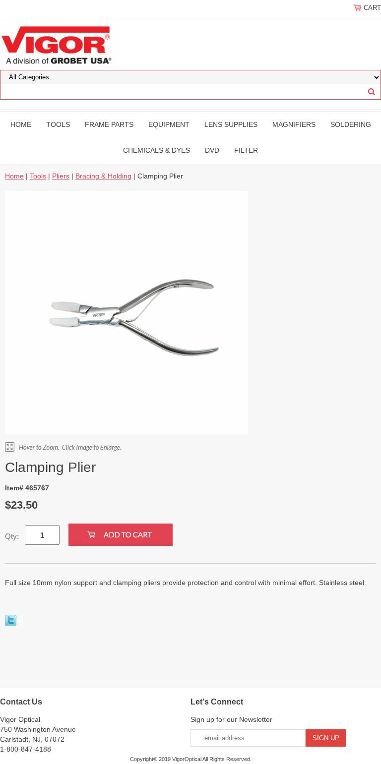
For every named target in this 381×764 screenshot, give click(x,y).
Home (20, 124)
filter (246, 150)
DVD (212, 150)
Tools (58, 124)
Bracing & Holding (103, 176)
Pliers (60, 176)
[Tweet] (10, 624)
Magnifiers (294, 124)
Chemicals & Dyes (156, 150)
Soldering (350, 124)
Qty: (12, 536)
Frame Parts (109, 124)
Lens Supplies (230, 124)
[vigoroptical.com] (58, 44)
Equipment (169, 124)
